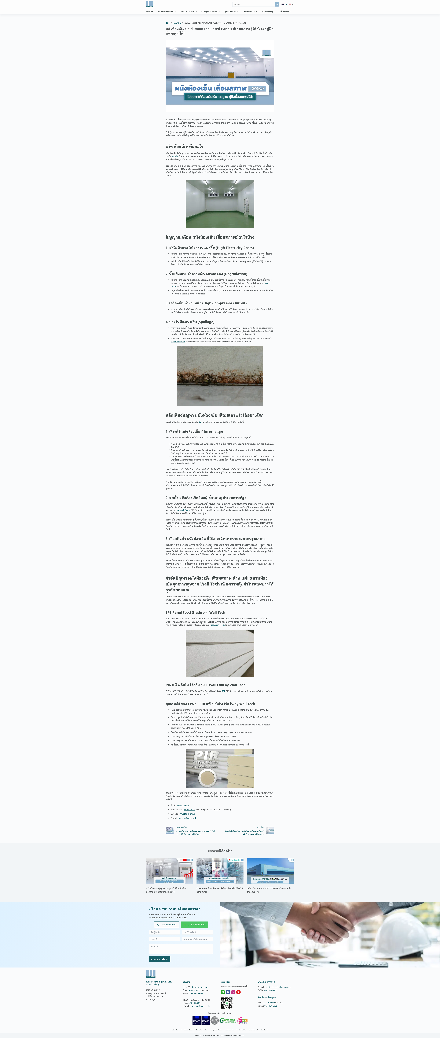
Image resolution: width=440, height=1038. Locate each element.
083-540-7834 (183, 805)
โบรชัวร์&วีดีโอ (249, 11)
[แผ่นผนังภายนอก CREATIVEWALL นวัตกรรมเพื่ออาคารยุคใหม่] (270, 871)
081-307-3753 (270, 990)
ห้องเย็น (175, 156)
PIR (223, 691)
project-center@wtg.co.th (278, 987)
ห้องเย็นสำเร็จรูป (217, 624)
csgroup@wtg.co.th (187, 818)
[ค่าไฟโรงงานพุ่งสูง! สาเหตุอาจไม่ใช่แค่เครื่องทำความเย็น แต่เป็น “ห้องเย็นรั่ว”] (169, 871)
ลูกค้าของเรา (230, 11)
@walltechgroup (187, 813)
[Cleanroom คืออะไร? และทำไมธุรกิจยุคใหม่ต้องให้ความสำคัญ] (220, 871)
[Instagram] (233, 992)
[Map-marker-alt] (238, 992)
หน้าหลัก (149, 11)
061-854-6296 (270, 1005)
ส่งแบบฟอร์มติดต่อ (159, 959)
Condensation (178, 341)
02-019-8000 (189, 809)
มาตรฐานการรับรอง (209, 11)
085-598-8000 (196, 993)
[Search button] (277, 4)
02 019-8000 (194, 990)
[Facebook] (228, 992)
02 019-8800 (194, 1002)
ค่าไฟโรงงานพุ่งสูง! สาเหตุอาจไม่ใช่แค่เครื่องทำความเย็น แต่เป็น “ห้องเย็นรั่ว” (166, 890)
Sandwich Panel (182, 510)
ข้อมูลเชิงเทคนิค (187, 11)
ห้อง (200, 421)
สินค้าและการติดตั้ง (166, 11)
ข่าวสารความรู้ (267, 11)
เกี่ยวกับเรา (284, 11)
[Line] (223, 992)
